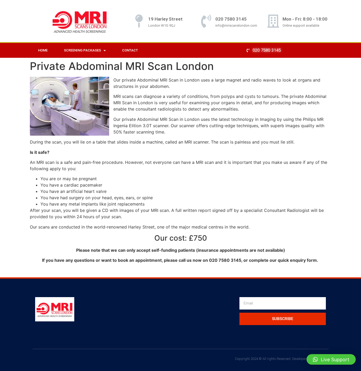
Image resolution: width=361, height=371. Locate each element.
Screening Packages (82, 50)
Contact (130, 50)
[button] (331, 359)
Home (43, 50)
